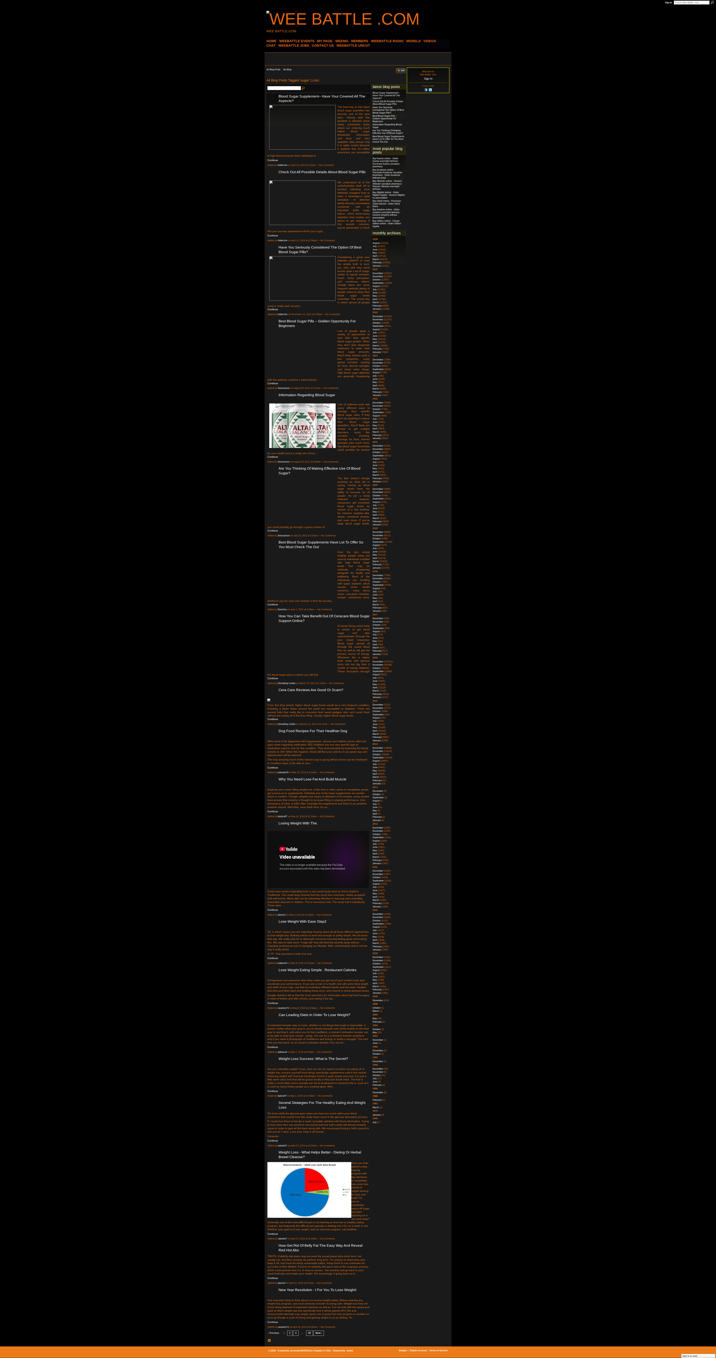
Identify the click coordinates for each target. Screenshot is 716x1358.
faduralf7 (282, 1096)
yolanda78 (283, 772)
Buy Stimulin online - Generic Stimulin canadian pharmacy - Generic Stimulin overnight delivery (388, 185)
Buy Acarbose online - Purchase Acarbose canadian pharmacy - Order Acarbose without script (387, 174)
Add (402, 70)
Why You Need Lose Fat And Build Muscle (312, 779)
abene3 (281, 915)
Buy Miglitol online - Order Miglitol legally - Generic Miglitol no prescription (389, 195)
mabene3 (282, 963)
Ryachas (282, 609)
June (375, 249)
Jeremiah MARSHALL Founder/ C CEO (310, 1350)
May (375, 253)
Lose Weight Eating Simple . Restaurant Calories (318, 970)
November (378, 276)
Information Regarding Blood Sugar (307, 395)
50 (309, 1333)
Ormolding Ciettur (287, 683)
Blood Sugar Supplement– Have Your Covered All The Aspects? (386, 96)
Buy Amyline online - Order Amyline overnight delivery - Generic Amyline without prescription (387, 213)
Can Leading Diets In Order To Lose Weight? (314, 1015)
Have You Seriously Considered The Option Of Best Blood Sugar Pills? (388, 110)
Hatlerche (283, 165)
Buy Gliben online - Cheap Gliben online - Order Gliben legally (387, 224)
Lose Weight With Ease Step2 (302, 921)
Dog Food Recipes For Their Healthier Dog (313, 731)
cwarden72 (283, 1008)
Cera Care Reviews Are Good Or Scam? (311, 690)
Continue (272, 160)
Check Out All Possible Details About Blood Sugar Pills (322, 172)
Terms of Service (439, 1350)
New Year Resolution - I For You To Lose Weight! (317, 1290)
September (378, 283)
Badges (403, 1350)
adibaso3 (282, 1052)
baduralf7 (282, 816)
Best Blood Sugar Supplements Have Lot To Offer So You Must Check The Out (388, 139)
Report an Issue (418, 1350)
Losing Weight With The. (298, 823)
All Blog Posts (273, 69)
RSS (269, 1340)
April (375, 256)
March (376, 259)
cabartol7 (282, 1145)
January (377, 266)
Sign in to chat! (690, 1356)
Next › (318, 1333)
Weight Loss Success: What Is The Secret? (313, 1059)
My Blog (287, 69)
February (377, 262)
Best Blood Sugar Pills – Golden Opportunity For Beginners (385, 119)
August (376, 243)
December (378, 273)
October (377, 279)
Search (712, 2)
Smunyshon (284, 388)
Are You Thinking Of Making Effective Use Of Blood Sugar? (388, 131)
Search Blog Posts (303, 88)
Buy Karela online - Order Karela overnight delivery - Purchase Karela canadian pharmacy (386, 162)
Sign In (668, 2)
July (375, 246)
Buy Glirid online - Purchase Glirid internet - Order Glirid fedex (387, 204)
